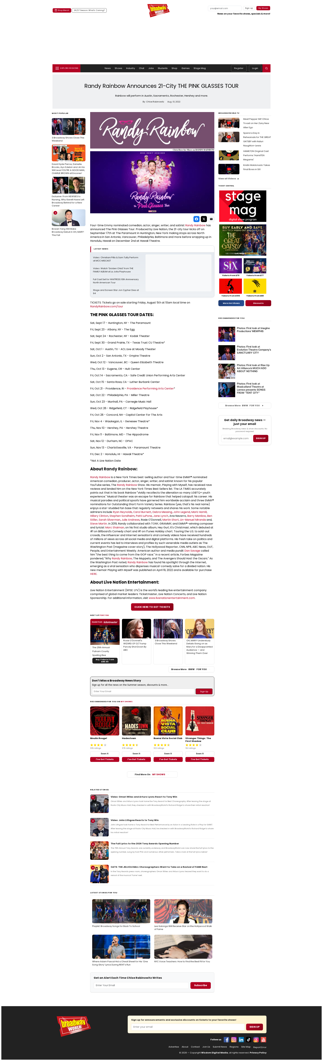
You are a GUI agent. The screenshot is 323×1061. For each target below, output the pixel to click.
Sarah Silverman (109, 520)
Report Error (259, 1047)
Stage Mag (200, 68)
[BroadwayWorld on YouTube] (263, 1040)
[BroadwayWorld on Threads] (256, 1040)
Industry (130, 68)
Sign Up (254, 1027)
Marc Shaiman (114, 527)
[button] (266, 68)
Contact (195, 1046)
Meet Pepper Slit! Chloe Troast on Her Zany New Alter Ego (256, 123)
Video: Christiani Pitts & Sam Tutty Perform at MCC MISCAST (116, 259)
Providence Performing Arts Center (150, 388)
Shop (174, 68)
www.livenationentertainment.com (172, 598)
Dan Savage (192, 551)
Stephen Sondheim (122, 516)
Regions (234, 1046)
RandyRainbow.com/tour (106, 306)
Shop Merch (63, 10)
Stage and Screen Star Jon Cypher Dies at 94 (116, 292)
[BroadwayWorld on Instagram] (234, 1040)
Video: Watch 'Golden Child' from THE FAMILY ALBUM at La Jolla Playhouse (113, 270)
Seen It (105, 753)
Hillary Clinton (99, 516)
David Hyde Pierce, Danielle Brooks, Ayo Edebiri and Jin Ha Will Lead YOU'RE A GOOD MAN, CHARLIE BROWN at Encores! (68, 161)
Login (255, 68)
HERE (93, 574)
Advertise (174, 1046)
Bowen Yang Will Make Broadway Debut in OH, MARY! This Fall (68, 224)
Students (163, 68)
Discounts (258, 303)
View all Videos (227, 178)
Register (238, 68)
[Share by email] (211, 219)
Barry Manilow (196, 516)
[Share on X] (204, 219)
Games (186, 68)
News (108, 68)
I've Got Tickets (105, 759)
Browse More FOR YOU (189, 669)
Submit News (220, 1046)
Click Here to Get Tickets (152, 607)
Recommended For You (231, 318)
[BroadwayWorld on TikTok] (249, 1040)
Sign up (261, 438)
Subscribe (200, 985)
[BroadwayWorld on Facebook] (226, 1040)
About (185, 1046)
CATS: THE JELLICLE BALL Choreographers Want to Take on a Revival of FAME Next (159, 867)
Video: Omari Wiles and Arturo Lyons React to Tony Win (144, 796)
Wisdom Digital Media (214, 1052)
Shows (118, 68)
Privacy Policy (258, 1052)
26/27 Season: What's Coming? (89, 10)
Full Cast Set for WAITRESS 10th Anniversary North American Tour (116, 281)
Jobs (151, 68)
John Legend (181, 512)
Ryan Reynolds (122, 512)
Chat (141, 68)
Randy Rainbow (195, 225)
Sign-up (249, 8)
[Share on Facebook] (196, 219)
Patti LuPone (144, 516)
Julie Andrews (130, 520)
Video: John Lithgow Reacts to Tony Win (135, 820)
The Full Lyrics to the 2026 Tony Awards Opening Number (145, 843)
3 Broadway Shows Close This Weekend (68, 131)
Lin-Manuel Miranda (193, 520)
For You (104, 615)
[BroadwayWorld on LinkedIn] (241, 1040)
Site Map (246, 1046)
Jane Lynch (160, 516)
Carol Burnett (142, 512)
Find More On (150, 774)
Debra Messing (162, 512)
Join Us (206, 1046)
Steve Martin (98, 524)
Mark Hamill (199, 512)
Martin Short (170, 520)
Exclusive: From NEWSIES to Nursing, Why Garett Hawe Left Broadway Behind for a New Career (68, 193)
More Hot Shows (231, 303)
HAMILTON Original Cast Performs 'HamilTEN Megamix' (256, 155)
